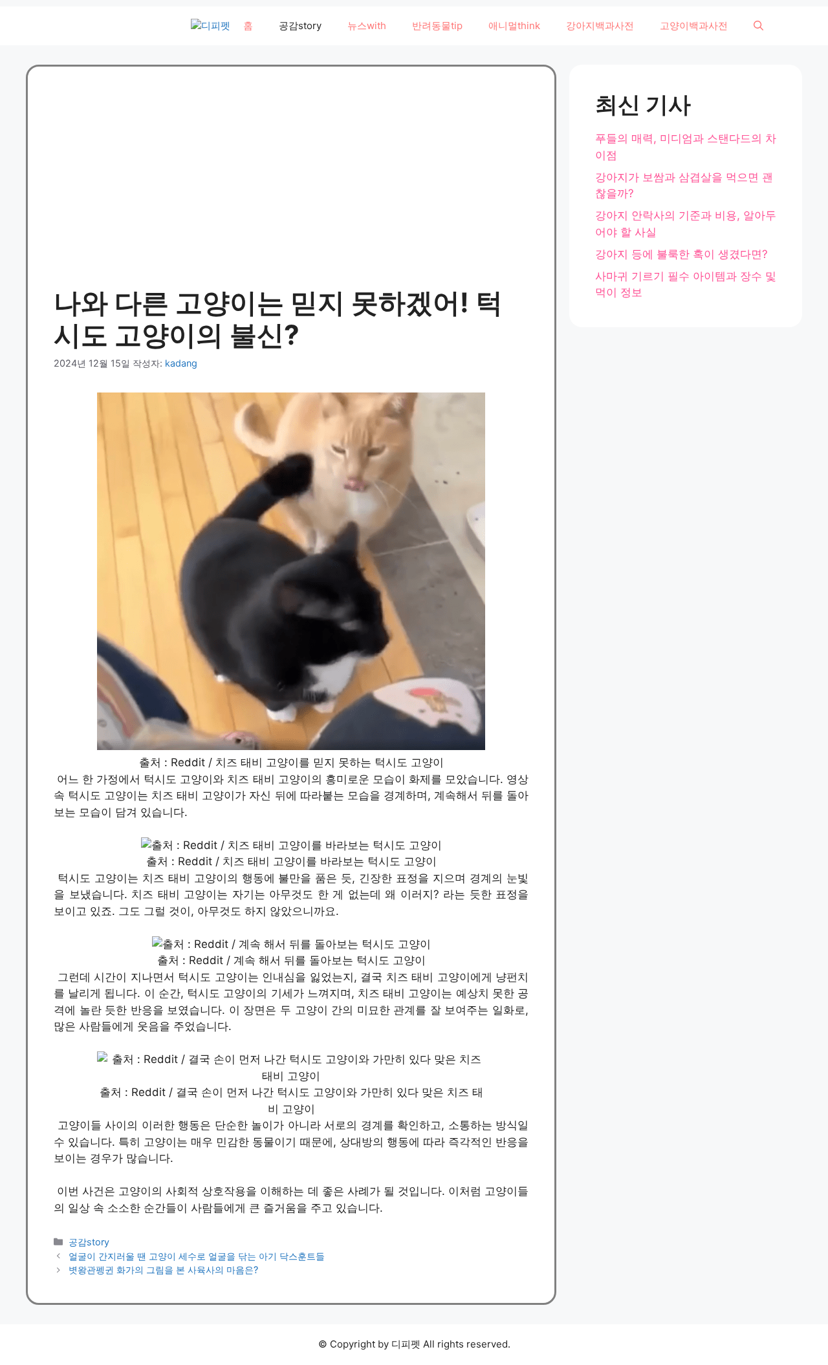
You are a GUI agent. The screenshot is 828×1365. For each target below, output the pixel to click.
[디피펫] (210, 26)
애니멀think (514, 25)
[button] (758, 25)
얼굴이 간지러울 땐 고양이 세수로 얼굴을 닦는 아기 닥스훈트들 (197, 1256)
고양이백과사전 (694, 25)
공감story (300, 25)
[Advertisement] (291, 189)
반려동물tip (437, 25)
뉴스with (366, 25)
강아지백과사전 (600, 25)
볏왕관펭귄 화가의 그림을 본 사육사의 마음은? (163, 1269)
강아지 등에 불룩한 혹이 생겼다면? (681, 254)
